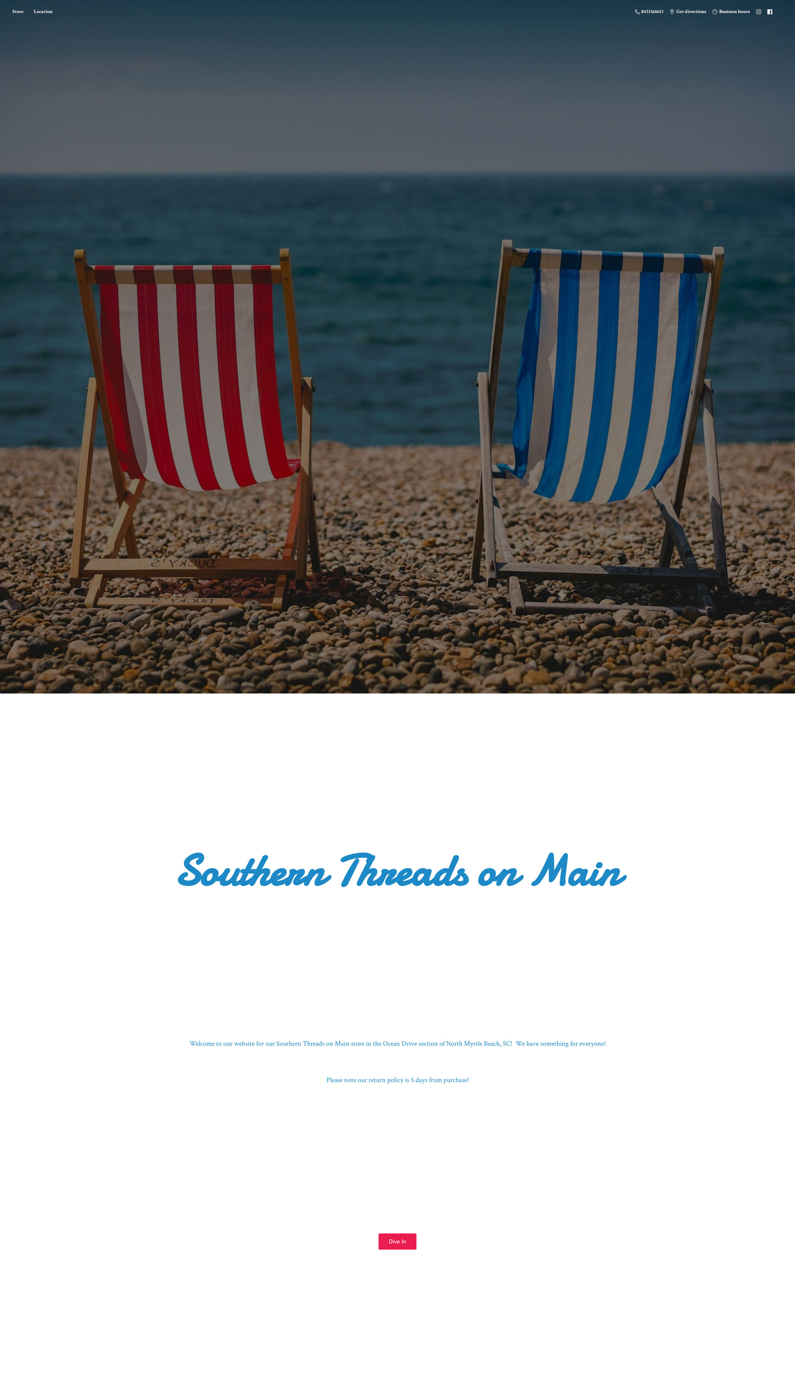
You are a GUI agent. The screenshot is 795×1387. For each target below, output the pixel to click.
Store (18, 11)
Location (43, 11)
